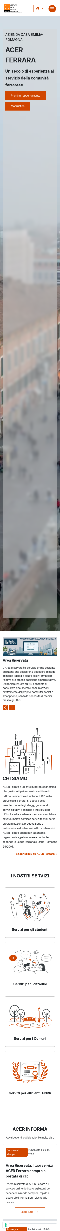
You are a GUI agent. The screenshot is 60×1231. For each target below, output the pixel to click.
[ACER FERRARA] (13, 8)
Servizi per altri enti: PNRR (30, 1093)
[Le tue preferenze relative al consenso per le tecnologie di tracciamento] (6, 1225)
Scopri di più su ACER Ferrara (35, 853)
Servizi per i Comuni (30, 1039)
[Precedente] (5, 673)
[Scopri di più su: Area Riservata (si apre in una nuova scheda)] (30, 646)
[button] (40, 8)
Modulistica (17, 106)
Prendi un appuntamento (25, 95)
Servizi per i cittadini (30, 984)
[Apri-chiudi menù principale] (52, 8)
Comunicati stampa (13, 1152)
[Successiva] (12, 673)
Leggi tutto (33, 1211)
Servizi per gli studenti (30, 930)
